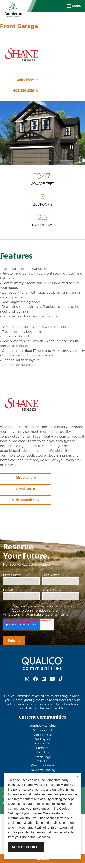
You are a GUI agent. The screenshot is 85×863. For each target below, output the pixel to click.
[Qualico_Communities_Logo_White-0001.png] (42, 663)
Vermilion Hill (42, 730)
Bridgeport (42, 739)
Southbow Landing (42, 725)
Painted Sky (42, 743)
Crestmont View (42, 765)
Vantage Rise (43, 735)
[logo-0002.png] (13, 9)
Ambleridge (42, 757)
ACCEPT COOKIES (26, 847)
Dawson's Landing (42, 770)
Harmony (42, 748)
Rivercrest (43, 761)
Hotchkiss (42, 752)
